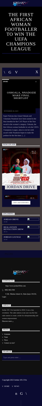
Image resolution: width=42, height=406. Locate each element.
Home (6, 386)
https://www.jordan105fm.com (15, 286)
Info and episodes (21, 203)
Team (6, 337)
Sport (5, 81)
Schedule (7, 334)
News (6, 340)
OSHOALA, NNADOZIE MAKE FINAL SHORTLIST (21, 95)
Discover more (7, 321)
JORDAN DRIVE (11, 219)
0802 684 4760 (10, 290)
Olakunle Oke (8, 109)
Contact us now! (9, 343)
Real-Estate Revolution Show (13, 228)
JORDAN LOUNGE (12, 237)
